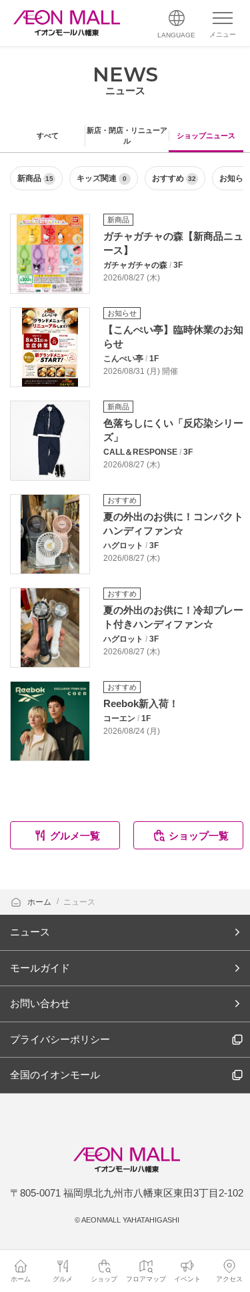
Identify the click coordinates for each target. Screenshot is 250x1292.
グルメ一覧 (75, 835)
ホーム (40, 902)
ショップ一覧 (199, 835)
